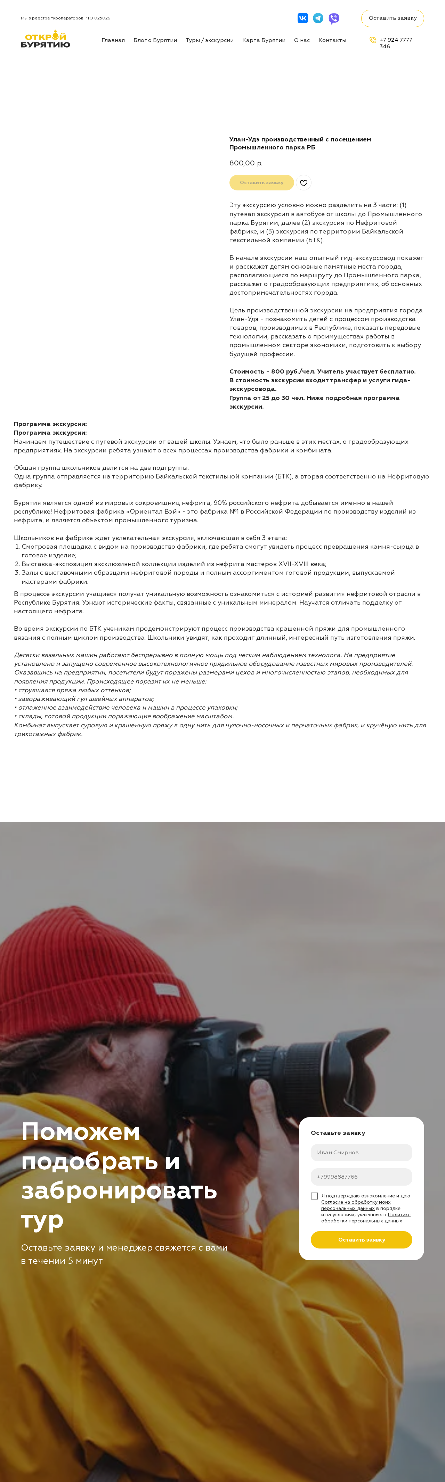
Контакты (332, 40)
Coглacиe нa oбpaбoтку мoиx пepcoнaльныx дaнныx (356, 1205)
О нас (302, 40)
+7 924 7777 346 (396, 43)
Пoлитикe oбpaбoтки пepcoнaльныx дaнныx (366, 1218)
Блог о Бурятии (155, 40)
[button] (392, 18)
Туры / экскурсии (210, 40)
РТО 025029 (97, 18)
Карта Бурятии (263, 40)
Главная (113, 40)
